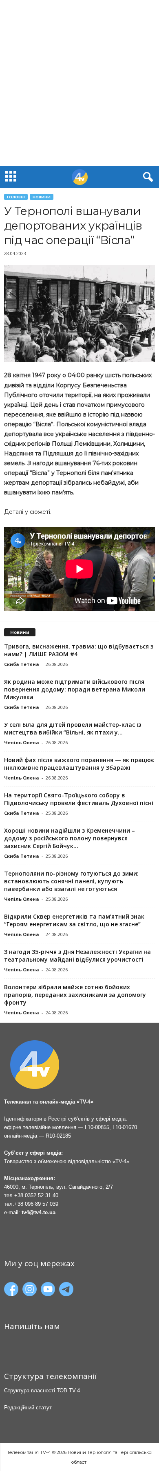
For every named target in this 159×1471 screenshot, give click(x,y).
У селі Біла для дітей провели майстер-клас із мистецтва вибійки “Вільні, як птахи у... (72, 728)
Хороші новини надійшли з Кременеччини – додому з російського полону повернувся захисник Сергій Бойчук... (69, 838)
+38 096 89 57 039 (36, 1204)
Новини (42, 197)
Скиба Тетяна (21, 664)
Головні (16, 197)
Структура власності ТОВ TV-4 (42, 1390)
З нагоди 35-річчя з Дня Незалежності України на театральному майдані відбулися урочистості (77, 955)
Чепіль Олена (21, 742)
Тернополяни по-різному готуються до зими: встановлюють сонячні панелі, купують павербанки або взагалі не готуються (71, 881)
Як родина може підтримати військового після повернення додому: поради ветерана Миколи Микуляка (74, 689)
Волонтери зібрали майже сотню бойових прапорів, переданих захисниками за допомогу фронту (75, 994)
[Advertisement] (79, 83)
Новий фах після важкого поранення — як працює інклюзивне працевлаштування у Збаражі (79, 763)
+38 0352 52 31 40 (36, 1195)
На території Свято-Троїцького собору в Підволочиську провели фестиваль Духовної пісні (78, 799)
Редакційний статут (28, 1407)
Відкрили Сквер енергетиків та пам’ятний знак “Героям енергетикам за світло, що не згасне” (74, 920)
